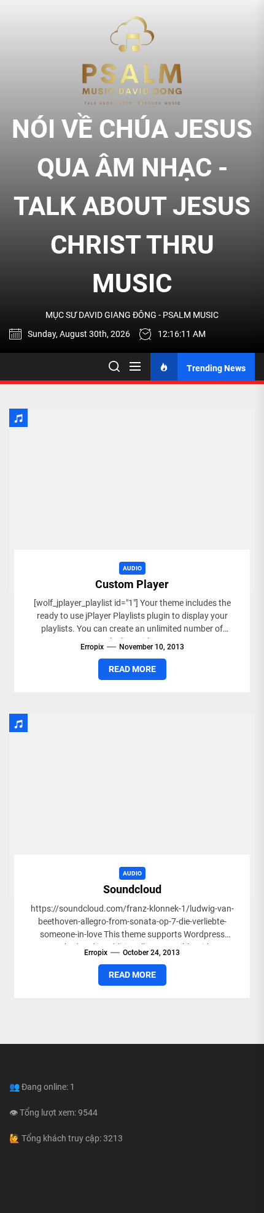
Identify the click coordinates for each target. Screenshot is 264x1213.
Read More (132, 669)
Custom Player (132, 584)
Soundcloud (132, 889)
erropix (92, 647)
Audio (132, 568)
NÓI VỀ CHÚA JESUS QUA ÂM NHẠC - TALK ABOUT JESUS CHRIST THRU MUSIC (132, 206)
